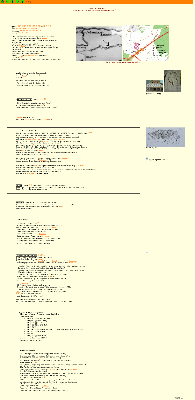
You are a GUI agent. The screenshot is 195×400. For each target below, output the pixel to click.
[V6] (36, 30)
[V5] (33, 30)
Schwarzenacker (33, 139)
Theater (19, 117)
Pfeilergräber (23, 283)
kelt (22, 150)
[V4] (30, 30)
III (35, 362)
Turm (107, 10)
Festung (73, 369)
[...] (38, 53)
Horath (40, 261)
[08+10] (18, 28)
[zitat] (82, 165)
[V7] (39, 30)
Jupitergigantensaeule (48, 227)
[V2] (24, 30)
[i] (19, 26)
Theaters (18, 44)
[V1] (21, 30)
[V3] (27, 30)
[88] (35, 28)
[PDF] (25, 76)
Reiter (61, 206)
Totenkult (73, 261)
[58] (29, 28)
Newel (54, 261)
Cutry (71, 263)
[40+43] (24, 28)
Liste (41, 259)
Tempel (52, 369)
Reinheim (53, 139)
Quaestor (41, 150)
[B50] (30, 26)
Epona (44, 38)
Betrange (42, 160)
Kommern (45, 236)
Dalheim (45, 119)
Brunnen (45, 141)
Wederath (81, 10)
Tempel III (45, 386)
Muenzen (30, 173)
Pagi (23, 46)
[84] (32, 28)
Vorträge (28, 1)
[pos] (116, 9)
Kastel (26, 119)
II (44, 377)
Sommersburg (30, 55)
